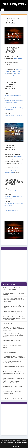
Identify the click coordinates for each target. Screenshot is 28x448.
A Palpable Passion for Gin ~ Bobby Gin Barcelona (13, 293)
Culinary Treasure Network (13, 440)
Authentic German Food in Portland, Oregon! (13, 346)
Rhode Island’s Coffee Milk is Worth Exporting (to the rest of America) (12, 397)
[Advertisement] (14, 265)
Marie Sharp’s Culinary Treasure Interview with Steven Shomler (11, 341)
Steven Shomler (18, 58)
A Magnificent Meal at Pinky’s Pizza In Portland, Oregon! (13, 392)
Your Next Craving (15, 73)
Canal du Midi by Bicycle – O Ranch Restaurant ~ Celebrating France (12, 312)
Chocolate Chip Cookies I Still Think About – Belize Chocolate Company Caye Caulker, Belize (14, 329)
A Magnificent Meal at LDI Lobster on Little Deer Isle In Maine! (13, 351)
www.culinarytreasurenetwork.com (13, 95)
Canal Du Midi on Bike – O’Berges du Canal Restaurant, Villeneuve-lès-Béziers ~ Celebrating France (14, 306)
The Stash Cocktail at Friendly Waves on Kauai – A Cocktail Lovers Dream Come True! (14, 373)
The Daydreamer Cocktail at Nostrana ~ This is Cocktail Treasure (14, 288)
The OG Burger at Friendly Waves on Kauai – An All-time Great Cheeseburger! (14, 356)
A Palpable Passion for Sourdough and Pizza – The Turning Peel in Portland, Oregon (13, 335)
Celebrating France (12, 75)
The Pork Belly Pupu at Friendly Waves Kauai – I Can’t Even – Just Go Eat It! (13, 367)
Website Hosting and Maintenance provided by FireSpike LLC (14, 442)
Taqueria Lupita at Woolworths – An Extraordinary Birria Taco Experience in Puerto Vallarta (13, 300)
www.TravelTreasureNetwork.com (13, 191)
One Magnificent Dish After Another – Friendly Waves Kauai (13, 362)
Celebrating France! (8, 323)
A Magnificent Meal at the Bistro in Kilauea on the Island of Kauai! (12, 387)
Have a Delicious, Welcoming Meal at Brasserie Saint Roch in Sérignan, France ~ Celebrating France (14, 318)
